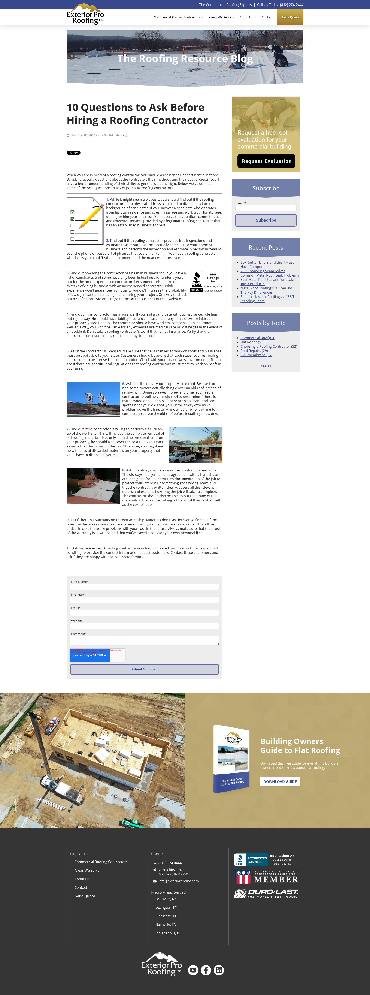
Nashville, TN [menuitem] (165, 924)
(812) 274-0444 (291, 4)
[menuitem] (290, 17)
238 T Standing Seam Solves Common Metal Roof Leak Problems (269, 273)
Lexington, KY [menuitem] (166, 907)
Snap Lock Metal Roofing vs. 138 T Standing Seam (267, 298)
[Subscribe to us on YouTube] (193, 970)
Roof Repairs (254, 350)
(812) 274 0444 (170, 863)
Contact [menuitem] (267, 17)
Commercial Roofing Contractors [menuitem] (177, 17)
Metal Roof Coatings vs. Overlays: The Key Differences (267, 290)
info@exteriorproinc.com (178, 881)
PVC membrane (256, 355)
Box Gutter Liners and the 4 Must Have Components (267, 264)
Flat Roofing (253, 342)
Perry (123, 135)
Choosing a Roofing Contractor (268, 346)
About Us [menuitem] (246, 17)
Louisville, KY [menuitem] (165, 898)
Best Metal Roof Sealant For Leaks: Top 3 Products (267, 281)
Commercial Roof (257, 337)
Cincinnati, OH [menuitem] (166, 916)
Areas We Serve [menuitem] (220, 17)
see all (266, 366)
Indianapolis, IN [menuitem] (167, 933)
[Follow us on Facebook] (206, 970)
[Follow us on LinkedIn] (219, 970)
